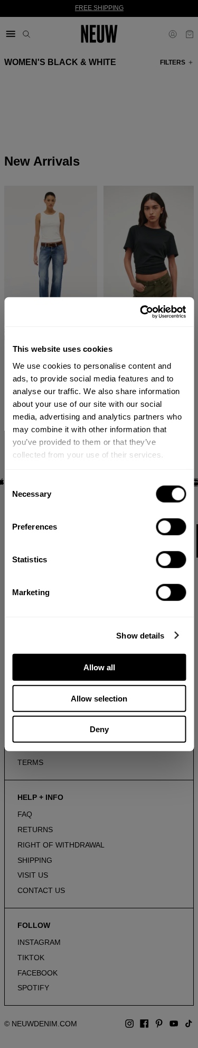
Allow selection (99, 698)
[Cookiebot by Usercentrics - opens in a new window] (141, 311)
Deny (99, 729)
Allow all (99, 667)
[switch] (171, 526)
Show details (140, 635)
